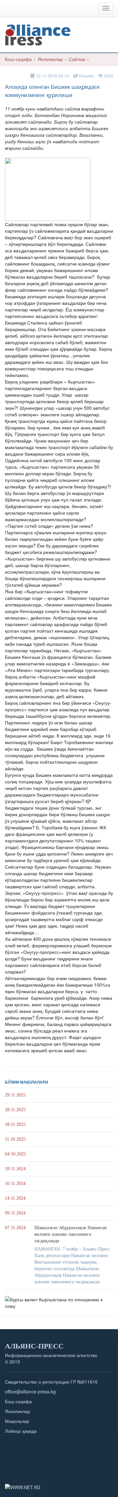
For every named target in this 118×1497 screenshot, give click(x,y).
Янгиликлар (50, 59)
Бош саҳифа (18, 59)
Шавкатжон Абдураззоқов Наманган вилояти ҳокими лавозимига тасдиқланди (70, 1234)
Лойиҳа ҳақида (21, 1431)
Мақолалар (17, 1421)
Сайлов (77, 59)
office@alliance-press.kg (30, 1391)
